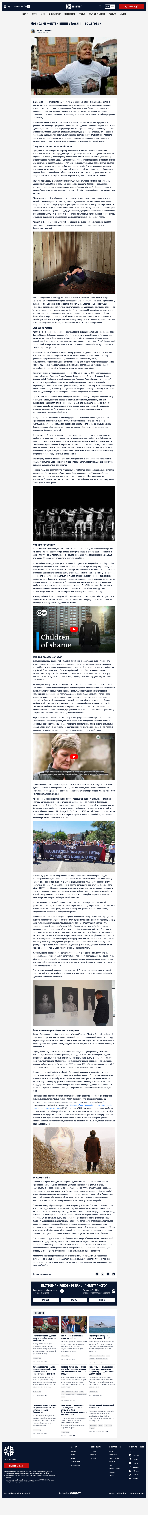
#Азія (63, 1391)
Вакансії (123, 14)
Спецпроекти (69, 14)
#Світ (103, 1356)
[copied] (62, 1291)
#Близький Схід (37, 1358)
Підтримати (130, 6)
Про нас (82, 14)
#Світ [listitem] (111, 1465)
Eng (112, 6)
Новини (25, 14)
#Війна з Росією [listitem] (114, 1469)
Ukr (107, 6)
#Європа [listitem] (112, 1472)
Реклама (112, 14)
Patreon (45, 1300)
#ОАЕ (63, 1394)
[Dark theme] (28, 6)
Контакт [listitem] (93, 1455)
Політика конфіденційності (118, 1493)
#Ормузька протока (70, 1394)
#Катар (81, 1391)
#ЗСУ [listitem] (111, 1451)
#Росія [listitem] (111, 1475)
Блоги (43, 14)
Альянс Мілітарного (97, 14)
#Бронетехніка (93, 1425)
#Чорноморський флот (101, 1358)
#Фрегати (92, 1358)
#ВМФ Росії (92, 1356)
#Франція (92, 1428)
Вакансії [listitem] (93, 1458)
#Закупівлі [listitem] (113, 1455)
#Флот (107, 1356)
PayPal (74, 1300)
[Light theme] (25, 6)
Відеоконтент (55, 14)
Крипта (102, 1300)
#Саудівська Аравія (81, 1394)
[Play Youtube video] (74, 629)
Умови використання (137, 1493)
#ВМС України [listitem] (114, 1458)
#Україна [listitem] (112, 1462)
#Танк (110, 1425)
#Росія (98, 1356)
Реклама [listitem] (93, 1451)
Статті (34, 14)
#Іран (76, 1391)
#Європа (101, 1425)
